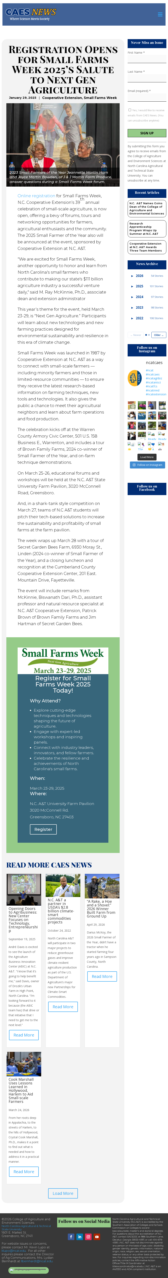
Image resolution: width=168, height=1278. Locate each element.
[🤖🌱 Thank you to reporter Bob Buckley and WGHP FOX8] (152, 426)
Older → (159, 335)
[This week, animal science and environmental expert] (142, 426)
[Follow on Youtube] (97, 1237)
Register (43, 829)
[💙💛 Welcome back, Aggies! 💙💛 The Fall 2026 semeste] (152, 416)
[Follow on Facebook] (71, 1237)
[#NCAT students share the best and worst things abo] (132, 416)
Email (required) (139, 91)
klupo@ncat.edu (14, 1251)
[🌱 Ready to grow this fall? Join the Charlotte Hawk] (132, 405)
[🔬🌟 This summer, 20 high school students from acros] (132, 446)
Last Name (136, 72)
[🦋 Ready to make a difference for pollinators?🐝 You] (142, 405)
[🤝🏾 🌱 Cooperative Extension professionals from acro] (132, 436)
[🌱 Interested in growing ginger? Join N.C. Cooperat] (142, 436)
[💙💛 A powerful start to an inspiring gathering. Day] (152, 446)
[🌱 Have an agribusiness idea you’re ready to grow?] (162, 405)
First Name (136, 52)
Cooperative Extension (62, 98)
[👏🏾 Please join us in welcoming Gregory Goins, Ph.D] (162, 426)
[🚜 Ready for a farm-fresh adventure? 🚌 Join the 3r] (142, 416)
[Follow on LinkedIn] (79, 1237)
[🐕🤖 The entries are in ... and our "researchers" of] (162, 446)
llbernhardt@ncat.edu (37, 1261)
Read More (24, 1035)
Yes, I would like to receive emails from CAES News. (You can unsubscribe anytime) (146, 115)
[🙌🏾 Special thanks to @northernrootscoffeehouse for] (132, 426)
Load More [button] (63, 1193)
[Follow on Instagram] (88, 1237)
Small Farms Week (100, 98)
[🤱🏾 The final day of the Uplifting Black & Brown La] (142, 446)
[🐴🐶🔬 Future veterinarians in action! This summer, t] (162, 416)
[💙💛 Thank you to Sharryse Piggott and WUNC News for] (152, 405)
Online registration (36, 195)
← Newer (135, 335)
